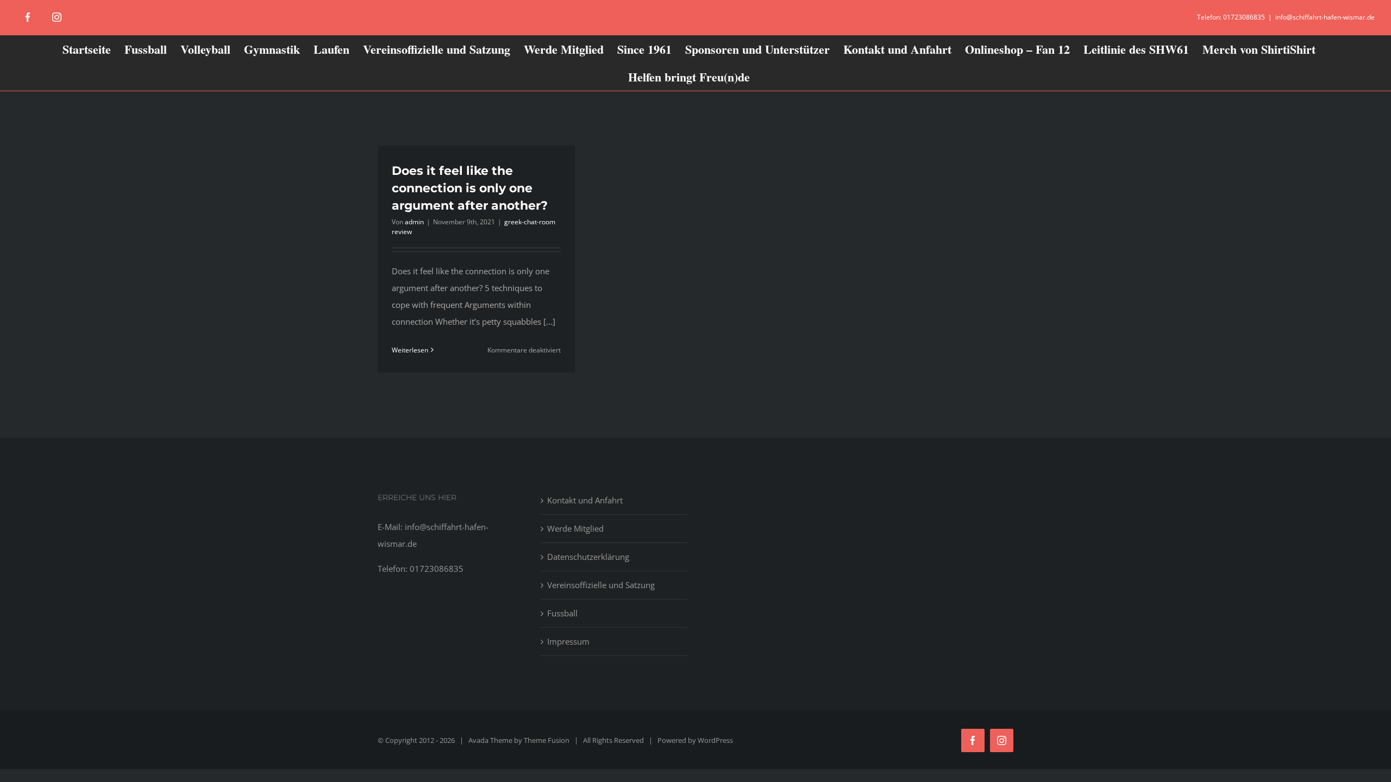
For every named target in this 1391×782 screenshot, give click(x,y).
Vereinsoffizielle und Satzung (601, 584)
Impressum (568, 641)
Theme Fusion (546, 740)
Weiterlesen (410, 350)
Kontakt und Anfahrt (585, 500)
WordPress (715, 740)
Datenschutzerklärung (588, 556)
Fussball (562, 613)
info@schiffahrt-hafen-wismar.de (1325, 17)
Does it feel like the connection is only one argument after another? (470, 188)
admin (414, 221)
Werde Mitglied (575, 528)
